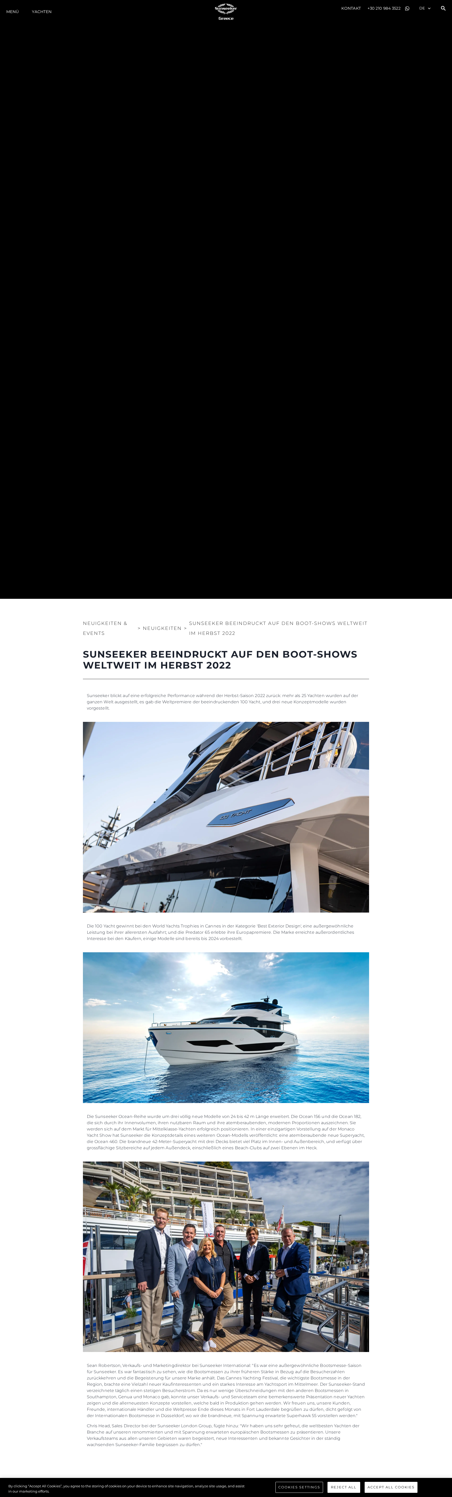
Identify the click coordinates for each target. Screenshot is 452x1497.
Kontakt (351, 8)
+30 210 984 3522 (384, 8)
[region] (226, 1487)
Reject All (344, 1487)
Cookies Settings (299, 1487)
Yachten (42, 11)
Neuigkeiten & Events (105, 628)
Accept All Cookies (391, 1487)
